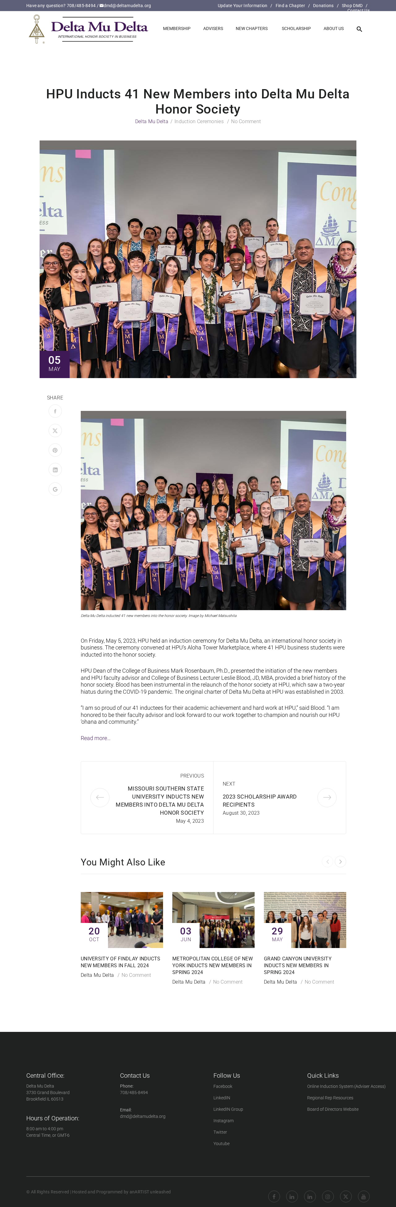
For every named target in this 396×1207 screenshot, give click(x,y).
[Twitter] (55, 430)
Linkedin (292, 1192)
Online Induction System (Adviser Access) (346, 1086)
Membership (177, 28)
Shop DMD (352, 5)
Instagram (223, 1120)
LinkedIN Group (228, 1109)
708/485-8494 (81, 5)
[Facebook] (55, 411)
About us (334, 28)
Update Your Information (243, 5)
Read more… (96, 738)
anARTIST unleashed (150, 1191)
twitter (346, 1192)
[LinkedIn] (55, 469)
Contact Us (358, 10)
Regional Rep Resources (330, 1097)
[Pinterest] (55, 450)
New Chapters (252, 28)
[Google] (55, 489)
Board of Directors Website (333, 1109)
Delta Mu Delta (151, 121)
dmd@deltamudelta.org (127, 5)
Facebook (222, 1086)
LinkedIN (221, 1097)
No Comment (246, 121)
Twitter (220, 1132)
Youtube (221, 1143)
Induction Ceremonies (199, 121)
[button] (359, 29)
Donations (323, 5)
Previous (192, 776)
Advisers (213, 28)
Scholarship (296, 28)
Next (229, 784)
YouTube (364, 1192)
